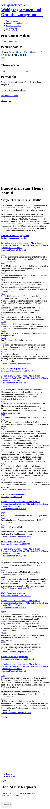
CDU (13, 52)
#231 (3, 675)
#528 (3, 529)
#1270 (3, 633)
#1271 (3, 642)
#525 (3, 513)
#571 (3, 401)
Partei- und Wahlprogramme (17, 23)
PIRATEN (14, 55)
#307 (3, 570)
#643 (3, 429)
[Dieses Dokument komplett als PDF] (16, 363)
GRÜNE (36, 52)
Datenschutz (11, 776)
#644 (3, 450)
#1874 (3, 294)
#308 (3, 577)
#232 (3, 689)
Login (3, 781)
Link (9, 82)
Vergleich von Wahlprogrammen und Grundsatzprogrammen (22, 10)
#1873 (3, 280)
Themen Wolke (12, 30)
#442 (3, 273)
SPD (24, 55)
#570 (3, 387)
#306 (3, 560)
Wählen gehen (12, 21)
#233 (3, 699)
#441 (3, 264)
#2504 (3, 352)
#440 (3, 254)
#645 (3, 464)
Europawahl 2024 (13, 25)
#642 (3, 420)
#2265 (3, 315)
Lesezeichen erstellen (9, 96)
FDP (27, 52)
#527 (3, 525)
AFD (6, 52)
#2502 (3, 338)
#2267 (3, 331)
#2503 (3, 342)
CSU (20, 52)
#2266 (3, 322)
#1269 (3, 612)
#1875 (3, 305)
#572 (3, 415)
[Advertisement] (11, 144)
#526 (3, 518)
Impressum (10, 774)
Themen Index (12, 28)
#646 (3, 480)
